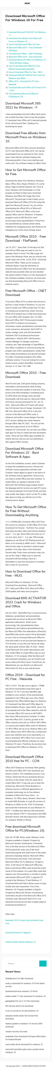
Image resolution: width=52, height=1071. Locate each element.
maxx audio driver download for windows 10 (24, 1044)
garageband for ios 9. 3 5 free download (22, 1001)
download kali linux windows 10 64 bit (21, 991)
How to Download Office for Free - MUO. (25, 72)
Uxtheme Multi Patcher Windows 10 (20, 942)
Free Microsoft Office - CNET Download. (25, 54)
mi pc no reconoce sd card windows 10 (21, 1011)
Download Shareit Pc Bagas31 (18, 932)
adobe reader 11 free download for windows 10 (25, 996)
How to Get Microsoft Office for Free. (24, 44)
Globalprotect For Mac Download (19, 978)
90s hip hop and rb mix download (19, 1006)
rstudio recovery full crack (16, 1031)
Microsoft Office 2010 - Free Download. (25, 57)
